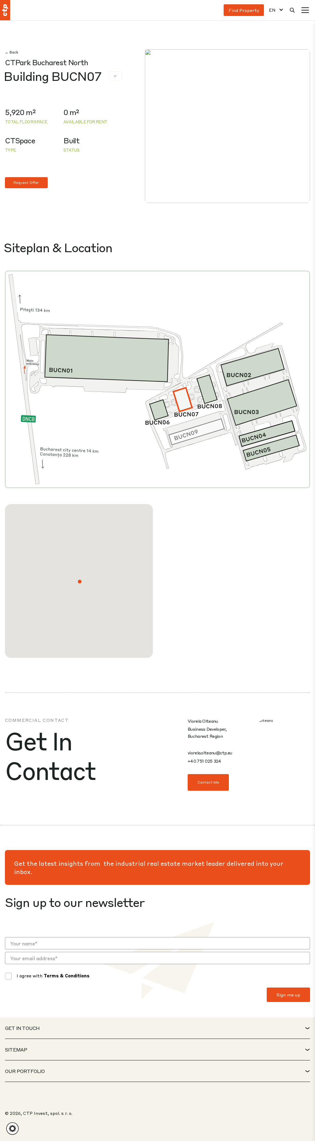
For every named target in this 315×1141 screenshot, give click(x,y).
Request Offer (26, 182)
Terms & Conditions (67, 975)
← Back (11, 52)
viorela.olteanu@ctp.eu (210, 752)
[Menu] (305, 10)
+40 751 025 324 (204, 761)
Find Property (244, 10)
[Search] (292, 10)
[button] (79, 581)
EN (272, 10)
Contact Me (208, 782)
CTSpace (20, 140)
